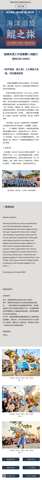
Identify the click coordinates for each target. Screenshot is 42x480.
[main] (21, 56)
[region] (21, 4)
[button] (2, 12)
